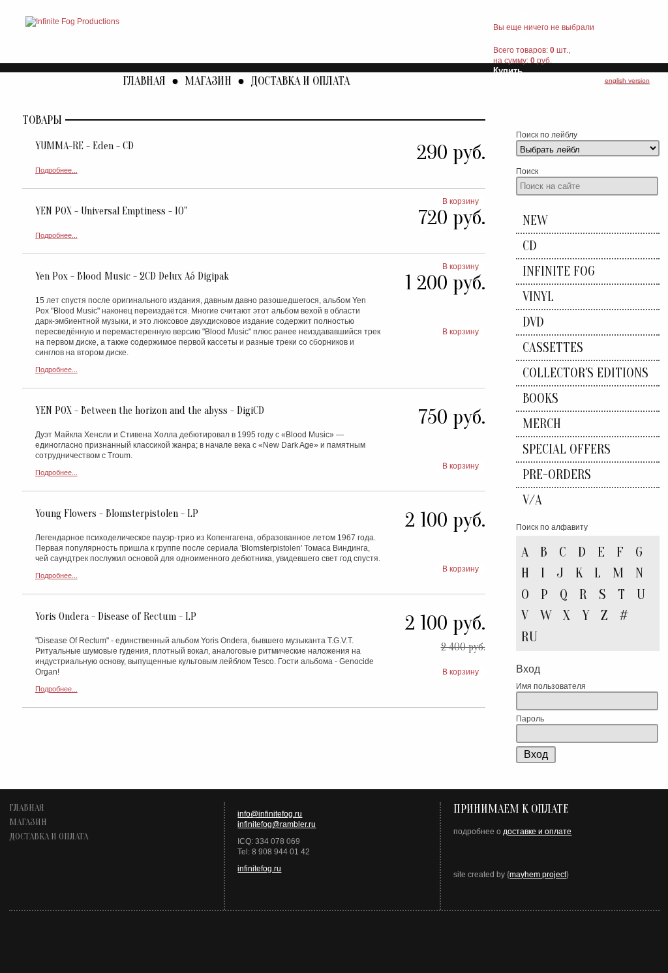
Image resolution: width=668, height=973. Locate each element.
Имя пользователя (551, 686)
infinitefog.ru (259, 868)
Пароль (530, 718)
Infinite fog (559, 271)
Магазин (208, 81)
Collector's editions (585, 373)
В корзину (460, 201)
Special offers (567, 449)
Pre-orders (557, 474)
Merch (542, 423)
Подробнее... (56, 170)
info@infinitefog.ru (269, 814)
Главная (144, 81)
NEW (535, 220)
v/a (532, 500)
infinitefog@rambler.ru (276, 824)
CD (530, 246)
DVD (533, 322)
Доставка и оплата (300, 81)
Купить (508, 71)
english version (627, 80)
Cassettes (553, 347)
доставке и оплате (537, 831)
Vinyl (538, 296)
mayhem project (537, 874)
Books (540, 398)
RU (529, 637)
